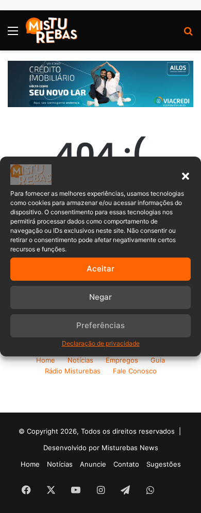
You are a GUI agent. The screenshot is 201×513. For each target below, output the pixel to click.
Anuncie (93, 464)
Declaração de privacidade (101, 343)
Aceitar (100, 268)
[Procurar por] (188, 34)
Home (45, 360)
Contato (126, 464)
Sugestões (163, 464)
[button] (185, 176)
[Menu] (13, 34)
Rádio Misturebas (72, 371)
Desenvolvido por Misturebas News (100, 447)
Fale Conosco (135, 371)
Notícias (80, 360)
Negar (100, 297)
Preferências (100, 325)
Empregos (122, 360)
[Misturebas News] (51, 30)
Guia (157, 360)
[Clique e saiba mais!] (100, 83)
